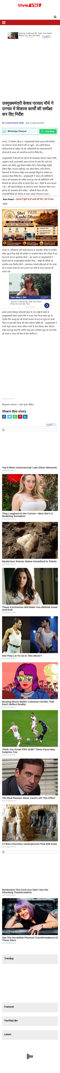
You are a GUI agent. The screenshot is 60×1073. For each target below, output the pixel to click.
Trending (8, 958)
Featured (9, 1006)
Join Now (49, 131)
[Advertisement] (30, 68)
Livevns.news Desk (14, 123)
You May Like (11, 1020)
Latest (7, 1034)
